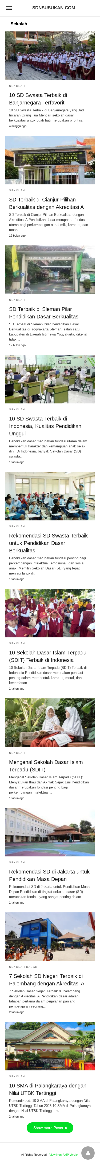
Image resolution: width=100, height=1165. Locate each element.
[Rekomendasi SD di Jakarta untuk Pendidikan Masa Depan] (50, 832)
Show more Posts (48, 1128)
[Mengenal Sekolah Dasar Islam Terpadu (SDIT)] (50, 722)
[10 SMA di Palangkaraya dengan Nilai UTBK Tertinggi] (50, 1046)
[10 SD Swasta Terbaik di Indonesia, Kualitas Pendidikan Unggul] (50, 379)
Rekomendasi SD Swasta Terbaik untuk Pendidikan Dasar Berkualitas (48, 543)
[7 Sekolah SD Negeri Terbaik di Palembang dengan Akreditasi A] (50, 936)
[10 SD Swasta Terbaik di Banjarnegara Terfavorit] (50, 55)
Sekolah (17, 85)
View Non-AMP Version (64, 1154)
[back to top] (88, 1153)
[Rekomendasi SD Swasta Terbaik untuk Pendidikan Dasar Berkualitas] (50, 496)
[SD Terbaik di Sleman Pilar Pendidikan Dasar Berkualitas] (50, 269)
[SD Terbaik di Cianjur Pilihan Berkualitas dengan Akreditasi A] (50, 160)
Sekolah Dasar (23, 966)
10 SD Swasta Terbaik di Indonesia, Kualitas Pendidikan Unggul (45, 426)
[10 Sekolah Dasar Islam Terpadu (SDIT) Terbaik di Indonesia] (50, 613)
